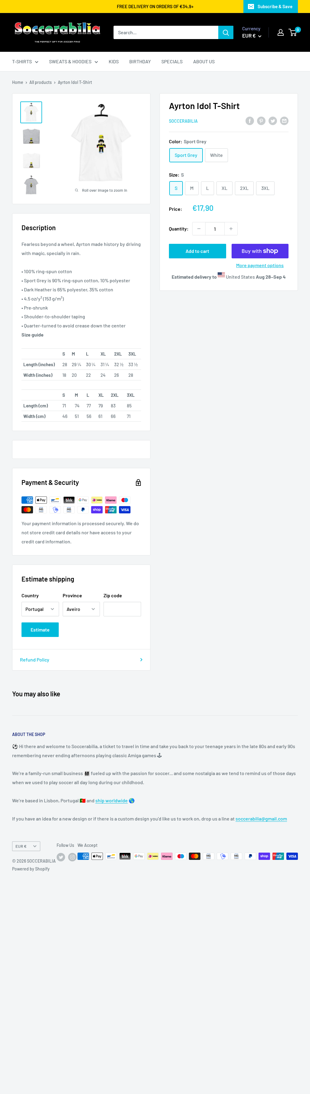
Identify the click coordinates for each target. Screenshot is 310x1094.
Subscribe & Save (275, 6)
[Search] (225, 32)
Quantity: (179, 228)
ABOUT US (204, 61)
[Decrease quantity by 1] (199, 228)
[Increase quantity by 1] (231, 228)
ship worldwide (111, 800)
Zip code (113, 595)
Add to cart (197, 251)
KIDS (114, 61)
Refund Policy (34, 659)
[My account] (281, 32)
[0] (293, 32)
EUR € (21, 846)
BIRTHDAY (140, 61)
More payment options (260, 265)
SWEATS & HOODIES (70, 61)
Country (30, 595)
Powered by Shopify (31, 868)
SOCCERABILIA (183, 121)
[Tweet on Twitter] (273, 120)
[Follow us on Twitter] (61, 857)
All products (40, 82)
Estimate (40, 629)
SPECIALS (172, 61)
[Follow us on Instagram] (72, 857)
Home (17, 82)
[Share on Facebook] (250, 120)
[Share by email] (284, 120)
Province (72, 595)
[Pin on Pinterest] (261, 120)
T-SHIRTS (22, 61)
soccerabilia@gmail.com (261, 818)
